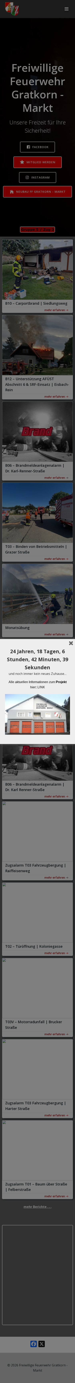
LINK (41, 687)
